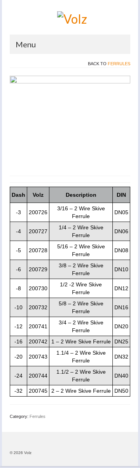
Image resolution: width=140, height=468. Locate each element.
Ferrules (119, 63)
